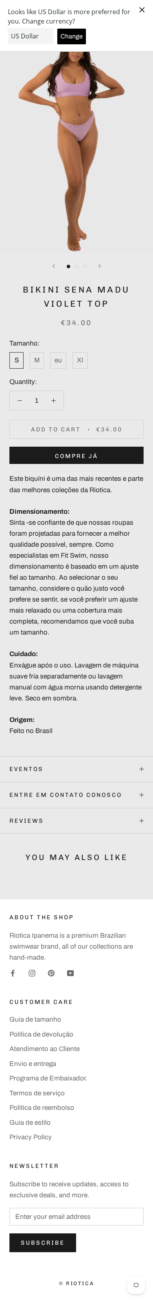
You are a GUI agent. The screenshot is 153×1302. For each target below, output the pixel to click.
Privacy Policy (30, 1137)
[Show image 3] (85, 266)
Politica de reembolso (41, 1107)
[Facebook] (12, 972)
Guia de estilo (30, 1122)
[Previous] (54, 266)
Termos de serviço (37, 1093)
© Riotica (76, 1283)
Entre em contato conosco (65, 794)
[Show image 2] (76, 266)
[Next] (99, 266)
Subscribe (43, 1242)
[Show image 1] (68, 266)
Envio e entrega (32, 1063)
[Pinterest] (51, 972)
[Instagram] (32, 972)
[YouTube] (70, 972)
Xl (80, 360)
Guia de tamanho (35, 1019)
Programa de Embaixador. (48, 1078)
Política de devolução (41, 1034)
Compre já (76, 456)
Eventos (26, 769)
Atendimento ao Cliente (44, 1049)
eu (58, 360)
